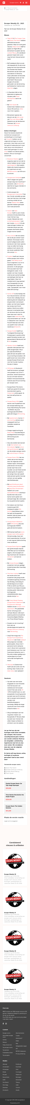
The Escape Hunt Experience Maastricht (15, 637)
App (17, 1043)
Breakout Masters (13, 159)
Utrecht (18, 1087)
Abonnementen (20, 1033)
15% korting (21, 414)
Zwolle (17, 1090)
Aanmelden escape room (8, 1036)
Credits (18, 1035)
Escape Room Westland (14, 521)
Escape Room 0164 (13, 401)
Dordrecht (5, 1090)
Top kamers (6, 1050)
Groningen (19, 1072)
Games (4, 1039)
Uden (17, 1085)
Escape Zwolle (11, 331)
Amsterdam (6, 1067)
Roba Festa (10, 432)
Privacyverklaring (20, 1053)
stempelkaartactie (13, 492)
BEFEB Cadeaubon (21, 1051)
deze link (10, 88)
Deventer (5, 1087)
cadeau (23, 640)
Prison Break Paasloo (16, 600)
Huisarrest (10, 393)
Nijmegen (18, 1077)
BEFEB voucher (12, 171)
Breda (4, 1072)
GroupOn (9, 139)
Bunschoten (6, 1077)
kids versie (20, 117)
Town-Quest (13, 104)
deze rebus (10, 671)
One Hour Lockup (12, 573)
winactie (17, 223)
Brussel (5, 1074)
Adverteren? (19, 1038)
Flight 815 (10, 38)
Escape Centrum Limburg (15, 629)
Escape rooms (14, 2)
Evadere (10, 256)
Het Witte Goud (17, 260)
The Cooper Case (20, 38)
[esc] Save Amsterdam (16, 488)
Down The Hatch (15, 40)
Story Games (11, 235)
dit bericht (20, 184)
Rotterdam (19, 1079)
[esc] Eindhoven (14, 484)
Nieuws (5, 1042)
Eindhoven (18, 1064)
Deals (17, 1041)
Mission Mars (16, 202)
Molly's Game (16, 46)
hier (15, 252)
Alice (21, 109)
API (17, 1048)
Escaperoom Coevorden (14, 194)
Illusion (9, 210)
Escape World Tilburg (12, 771)
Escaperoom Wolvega (14, 604)
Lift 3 (18, 1103)
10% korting (14, 523)
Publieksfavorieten (8, 1052)
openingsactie (11, 165)
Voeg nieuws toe (7, 1045)
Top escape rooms (7, 1047)
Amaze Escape (13, 563)
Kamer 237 (10, 293)
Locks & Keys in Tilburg (16, 453)
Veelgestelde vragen (21, 1046)
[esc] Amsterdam (18, 486)
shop (5, 151)
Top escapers (6, 1055)
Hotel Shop (18, 316)
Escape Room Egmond (14, 546)
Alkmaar (5, 1064)
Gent (17, 1069)
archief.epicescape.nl (14, 221)
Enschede (18, 1067)
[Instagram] (6, 1023)
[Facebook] (3, 1023)
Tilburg (18, 1082)
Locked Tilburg (12, 53)
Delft (4, 1079)
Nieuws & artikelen (12, 8)
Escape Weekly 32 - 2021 (11, 9)
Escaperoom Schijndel (14, 177)
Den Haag (5, 1085)
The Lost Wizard (15, 119)
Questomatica (13, 418)
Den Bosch (6, 1082)
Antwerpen (6, 1069)
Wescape (10, 664)
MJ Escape (10, 368)
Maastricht (19, 1074)
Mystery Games (12, 345)
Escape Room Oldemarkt (15, 602)
